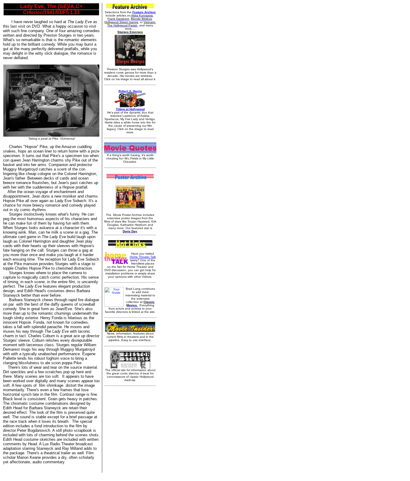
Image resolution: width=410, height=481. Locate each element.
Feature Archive (144, 12)
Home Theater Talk (143, 257)
